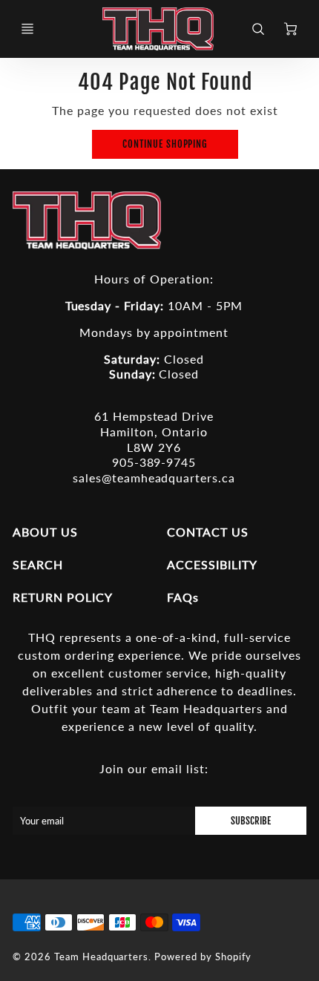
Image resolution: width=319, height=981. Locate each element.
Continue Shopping (165, 144)
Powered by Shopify (202, 956)
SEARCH (38, 564)
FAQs (183, 597)
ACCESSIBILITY (212, 564)
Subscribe (251, 821)
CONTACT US (208, 532)
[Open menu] (27, 29)
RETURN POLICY (62, 597)
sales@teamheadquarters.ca (154, 477)
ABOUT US (45, 532)
